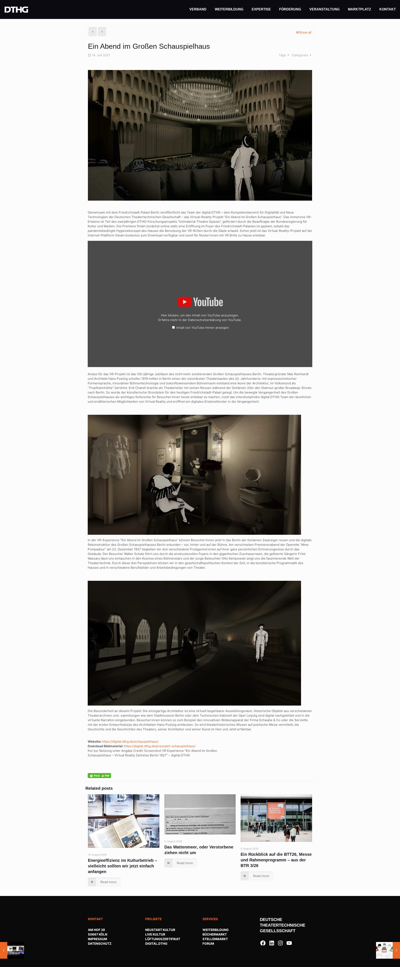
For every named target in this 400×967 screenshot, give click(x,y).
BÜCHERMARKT (214, 934)
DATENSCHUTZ (99, 944)
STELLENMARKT (215, 939)
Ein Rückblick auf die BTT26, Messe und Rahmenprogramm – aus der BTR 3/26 (276, 860)
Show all (305, 32)
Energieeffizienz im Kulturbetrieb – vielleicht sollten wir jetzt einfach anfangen (122, 866)
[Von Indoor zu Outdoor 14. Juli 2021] (388, 950)
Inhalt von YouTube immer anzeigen (202, 328)
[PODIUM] (16, 9)
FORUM (208, 944)
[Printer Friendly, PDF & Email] (99, 775)
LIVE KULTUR (155, 934)
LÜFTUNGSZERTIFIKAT (162, 939)
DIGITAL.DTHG (156, 944)
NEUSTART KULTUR (160, 930)
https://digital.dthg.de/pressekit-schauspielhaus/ (159, 746)
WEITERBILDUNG (215, 930)
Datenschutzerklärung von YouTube (214, 320)
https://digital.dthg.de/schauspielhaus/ (130, 741)
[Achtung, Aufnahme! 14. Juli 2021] (12, 950)
